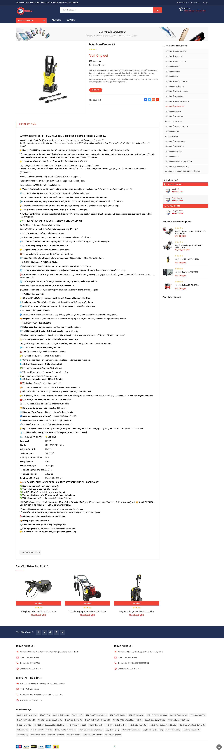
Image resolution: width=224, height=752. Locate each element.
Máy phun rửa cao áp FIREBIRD (177, 101)
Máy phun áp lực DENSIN (174, 146)
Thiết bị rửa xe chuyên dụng (65, 730)
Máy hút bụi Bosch (173, 730)
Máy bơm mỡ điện (73, 735)
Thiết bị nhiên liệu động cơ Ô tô (50, 720)
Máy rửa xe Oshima (172, 71)
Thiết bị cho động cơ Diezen (178, 720)
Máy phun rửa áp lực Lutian (175, 61)
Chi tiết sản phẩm (27, 124)
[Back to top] (219, 747)
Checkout (196, 2)
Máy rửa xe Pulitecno (173, 111)
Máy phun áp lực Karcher (174, 106)
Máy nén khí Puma (38, 735)
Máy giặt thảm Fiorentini (93, 735)
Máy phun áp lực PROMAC (175, 141)
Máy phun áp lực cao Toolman (176, 91)
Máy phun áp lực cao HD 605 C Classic (38, 611)
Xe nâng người (22, 730)
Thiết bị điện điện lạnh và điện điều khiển (49, 725)
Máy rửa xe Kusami (172, 66)
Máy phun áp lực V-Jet (173, 56)
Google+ (153, 100)
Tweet (149, 100)
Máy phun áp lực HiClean (174, 116)
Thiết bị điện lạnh (95, 725)
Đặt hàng (95, 90)
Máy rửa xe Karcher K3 (30, 552)
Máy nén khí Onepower (131, 730)
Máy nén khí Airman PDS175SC (186, 272)
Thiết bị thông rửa (24, 725)
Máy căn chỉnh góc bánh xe (41, 730)
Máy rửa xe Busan (172, 76)
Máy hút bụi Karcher (136, 715)
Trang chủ (56, 20)
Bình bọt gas (45, 715)
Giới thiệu (71, 20)
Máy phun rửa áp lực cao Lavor (177, 81)
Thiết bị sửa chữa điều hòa (116, 725)
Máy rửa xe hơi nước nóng (153, 730)
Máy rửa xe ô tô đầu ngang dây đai (178, 161)
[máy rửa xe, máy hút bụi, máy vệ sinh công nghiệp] (25, 11)
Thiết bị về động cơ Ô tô (26, 720)
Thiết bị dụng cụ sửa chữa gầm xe (192, 725)
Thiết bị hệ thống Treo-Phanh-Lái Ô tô (127, 720)
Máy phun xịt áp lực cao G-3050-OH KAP (87, 611)
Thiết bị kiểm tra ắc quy (138, 725)
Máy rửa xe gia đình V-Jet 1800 (187, 259)
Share (145, 100)
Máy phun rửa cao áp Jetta (175, 51)
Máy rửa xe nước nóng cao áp (91, 730)
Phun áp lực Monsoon (173, 121)
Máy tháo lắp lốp (112, 730)
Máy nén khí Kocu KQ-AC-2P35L (186, 285)
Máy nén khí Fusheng (61, 715)
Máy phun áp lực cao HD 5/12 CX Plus (136, 611)
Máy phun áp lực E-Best (174, 96)
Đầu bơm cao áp (171, 136)
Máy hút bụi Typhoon (113, 735)
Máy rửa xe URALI (172, 156)
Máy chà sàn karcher (118, 715)
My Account (183, 2)
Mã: (90, 61)
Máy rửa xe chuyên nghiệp (27, 715)
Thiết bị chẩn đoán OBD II (77, 725)
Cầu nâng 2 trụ (22, 735)
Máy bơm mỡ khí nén (56, 735)
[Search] (157, 10)
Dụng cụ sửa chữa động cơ (155, 720)
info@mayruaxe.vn (29, 657)
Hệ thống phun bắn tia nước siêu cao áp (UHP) (183, 171)
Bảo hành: (93, 65)
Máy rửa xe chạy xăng (173, 151)
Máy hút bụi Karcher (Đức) (157, 715)
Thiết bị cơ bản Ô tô (198, 715)
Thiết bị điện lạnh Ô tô (73, 720)
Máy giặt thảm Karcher (178, 715)
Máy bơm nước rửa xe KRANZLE (177, 166)
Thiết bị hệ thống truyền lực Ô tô (97, 720)
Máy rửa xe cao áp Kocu (174, 86)
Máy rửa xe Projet (172, 131)
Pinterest (157, 100)
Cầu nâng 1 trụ (77, 715)
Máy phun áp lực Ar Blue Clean (176, 126)
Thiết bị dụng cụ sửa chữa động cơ (163, 725)
